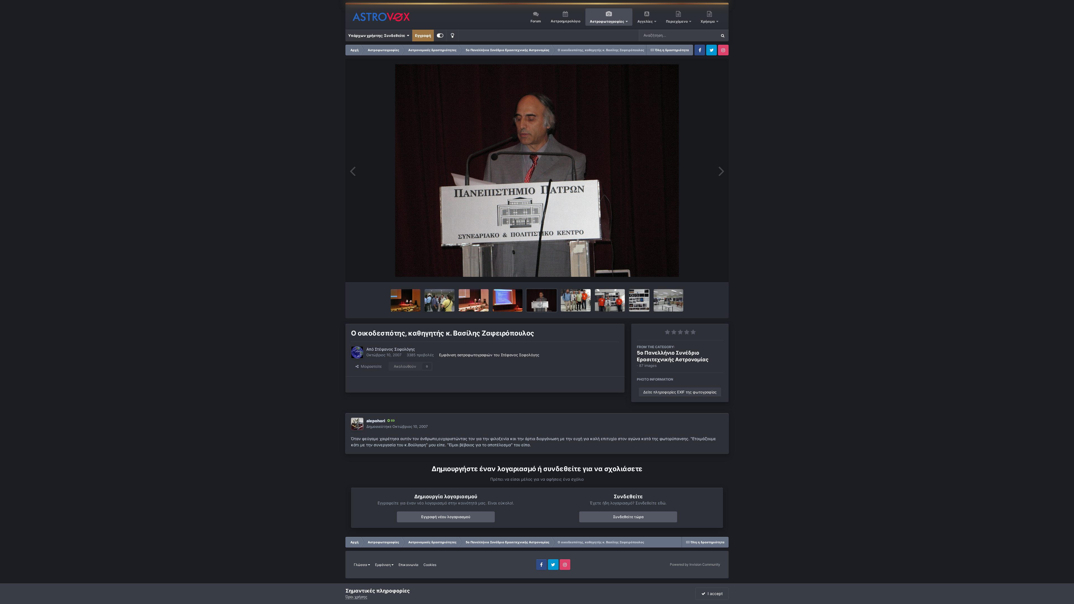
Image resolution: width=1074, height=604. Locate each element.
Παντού (703, 35)
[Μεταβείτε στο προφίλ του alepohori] (357, 424)
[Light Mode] (452, 35)
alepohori (375, 420)
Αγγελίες (645, 21)
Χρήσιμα (708, 21)
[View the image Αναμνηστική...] (576, 300)
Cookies (429, 565)
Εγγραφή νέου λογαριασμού (445, 517)
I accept (714, 593)
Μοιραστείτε (370, 366)
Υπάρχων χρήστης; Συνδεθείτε (377, 35)
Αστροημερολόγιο (565, 21)
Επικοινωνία (408, 565)
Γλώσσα (361, 565)
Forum (536, 21)
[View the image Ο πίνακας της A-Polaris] (639, 300)
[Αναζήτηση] (723, 35)
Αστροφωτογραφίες (607, 21)
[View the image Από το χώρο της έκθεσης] (669, 300)
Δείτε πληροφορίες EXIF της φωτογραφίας (680, 392)
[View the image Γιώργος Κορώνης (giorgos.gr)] (439, 300)
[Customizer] (440, 35)
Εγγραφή (423, 35)
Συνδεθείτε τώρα (628, 517)
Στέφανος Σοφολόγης (395, 349)
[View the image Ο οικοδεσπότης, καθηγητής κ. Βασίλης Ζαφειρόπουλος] (542, 300)
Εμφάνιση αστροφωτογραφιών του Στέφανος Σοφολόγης (489, 355)
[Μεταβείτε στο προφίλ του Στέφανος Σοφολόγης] (357, 352)
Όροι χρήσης (356, 596)
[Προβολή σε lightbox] (537, 170)
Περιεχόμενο (677, 21)
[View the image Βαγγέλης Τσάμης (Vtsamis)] (406, 300)
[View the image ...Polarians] (610, 300)
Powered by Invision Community (695, 564)
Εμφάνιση (383, 565)
